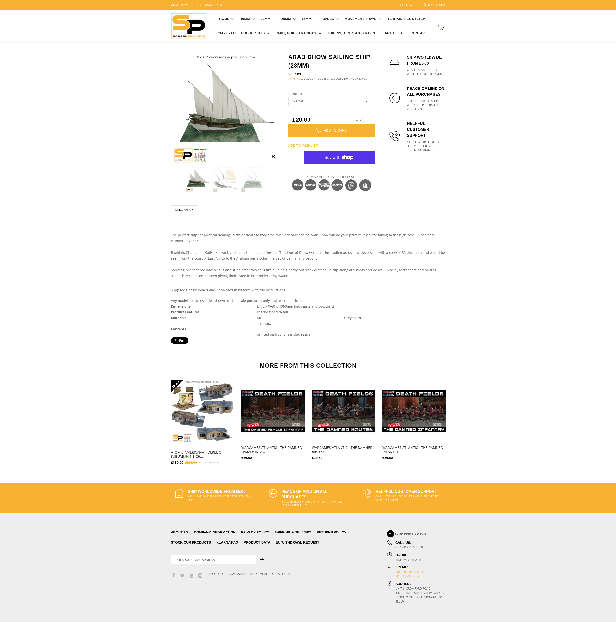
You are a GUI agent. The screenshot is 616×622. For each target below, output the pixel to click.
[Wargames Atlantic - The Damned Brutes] (343, 411)
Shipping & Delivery (293, 532)
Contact (419, 33)
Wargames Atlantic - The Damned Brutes (342, 449)
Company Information (215, 532)
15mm (306, 19)
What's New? (179, 4)
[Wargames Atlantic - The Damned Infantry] (414, 411)
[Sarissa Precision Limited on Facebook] (173, 575)
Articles (393, 33)
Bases (328, 19)
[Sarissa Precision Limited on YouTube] (191, 575)
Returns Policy (331, 532)
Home (224, 19)
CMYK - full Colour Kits (241, 33)
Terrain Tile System (406, 19)
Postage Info (212, 4)
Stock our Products (191, 542)
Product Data (257, 542)
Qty (358, 120)
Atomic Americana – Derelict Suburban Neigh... (197, 454)
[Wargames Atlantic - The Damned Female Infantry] (273, 411)
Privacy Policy (255, 532)
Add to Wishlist (303, 145)
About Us (179, 532)
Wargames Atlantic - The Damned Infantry (412, 449)
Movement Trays (360, 19)
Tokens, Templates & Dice (351, 33)
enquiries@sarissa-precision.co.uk (410, 574)
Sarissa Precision (249, 574)
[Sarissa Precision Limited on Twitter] (182, 575)
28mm (265, 19)
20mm (286, 19)
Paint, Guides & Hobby (296, 33)
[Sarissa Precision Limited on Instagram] (200, 575)
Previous (160, 419)
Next (455, 419)
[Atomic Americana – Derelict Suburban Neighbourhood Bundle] (202, 411)
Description (184, 210)
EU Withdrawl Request (297, 542)
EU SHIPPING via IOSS (411, 534)
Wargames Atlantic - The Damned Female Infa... (271, 449)
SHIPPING (294, 78)
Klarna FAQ (227, 542)
